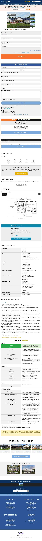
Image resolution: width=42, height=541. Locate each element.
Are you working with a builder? (7, 80)
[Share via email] (17, 185)
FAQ (25, 494)
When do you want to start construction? (9, 72)
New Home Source (31, 517)
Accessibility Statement (28, 537)
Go (40, 1)
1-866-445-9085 (25, 52)
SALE (21, 4)
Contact (33, 494)
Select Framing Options (6, 42)
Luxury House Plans (31, 506)
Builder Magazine (31, 520)
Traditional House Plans (10, 507)
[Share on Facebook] (21, 185)
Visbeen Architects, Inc (10, 524)
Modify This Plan (21, 173)
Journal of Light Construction (32, 521)
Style (11, 4)
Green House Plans (31, 504)
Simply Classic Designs (10, 521)
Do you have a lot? (5, 76)
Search (9, 494)
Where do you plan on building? (8, 84)
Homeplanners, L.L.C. (10, 519)
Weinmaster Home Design (10, 525)
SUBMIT (27, 9)
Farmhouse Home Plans (10, 506)
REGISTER (33, 4)
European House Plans (10, 504)
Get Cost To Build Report (21, 132)
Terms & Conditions (14, 7)
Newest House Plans (31, 507)
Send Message (21, 103)
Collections (17, 494)
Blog (22, 494)
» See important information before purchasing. (11, 337)
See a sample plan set (5, 302)
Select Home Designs (10, 520)
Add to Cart (21, 57)
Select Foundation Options (7, 38)
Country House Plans (10, 502)
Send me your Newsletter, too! (9, 99)
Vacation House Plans (31, 510)
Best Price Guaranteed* (35, 50)
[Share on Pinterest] (25, 185)
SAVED (29, 4)
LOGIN (37, 4)
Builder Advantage (31, 519)
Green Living (10, 517)
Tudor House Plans (10, 508)
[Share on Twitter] (23, 185)
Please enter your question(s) (7, 90)
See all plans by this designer (21, 456)
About (28, 494)
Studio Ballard (10, 523)
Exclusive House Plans (31, 503)
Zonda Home (31, 523)
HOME (2, 4)
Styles (13, 494)
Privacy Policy (22, 7)
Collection (16, 4)
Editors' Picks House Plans (31, 502)
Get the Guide (21, 146)
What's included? (4, 34)
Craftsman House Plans (10, 503)
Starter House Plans (31, 508)
